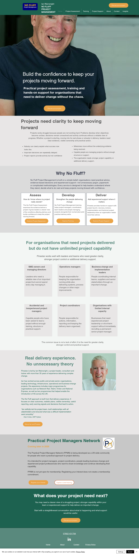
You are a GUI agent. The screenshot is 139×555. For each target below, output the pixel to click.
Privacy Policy (80, 552)
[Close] (136, 551)
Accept (130, 552)
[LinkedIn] (69, 539)
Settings (120, 552)
